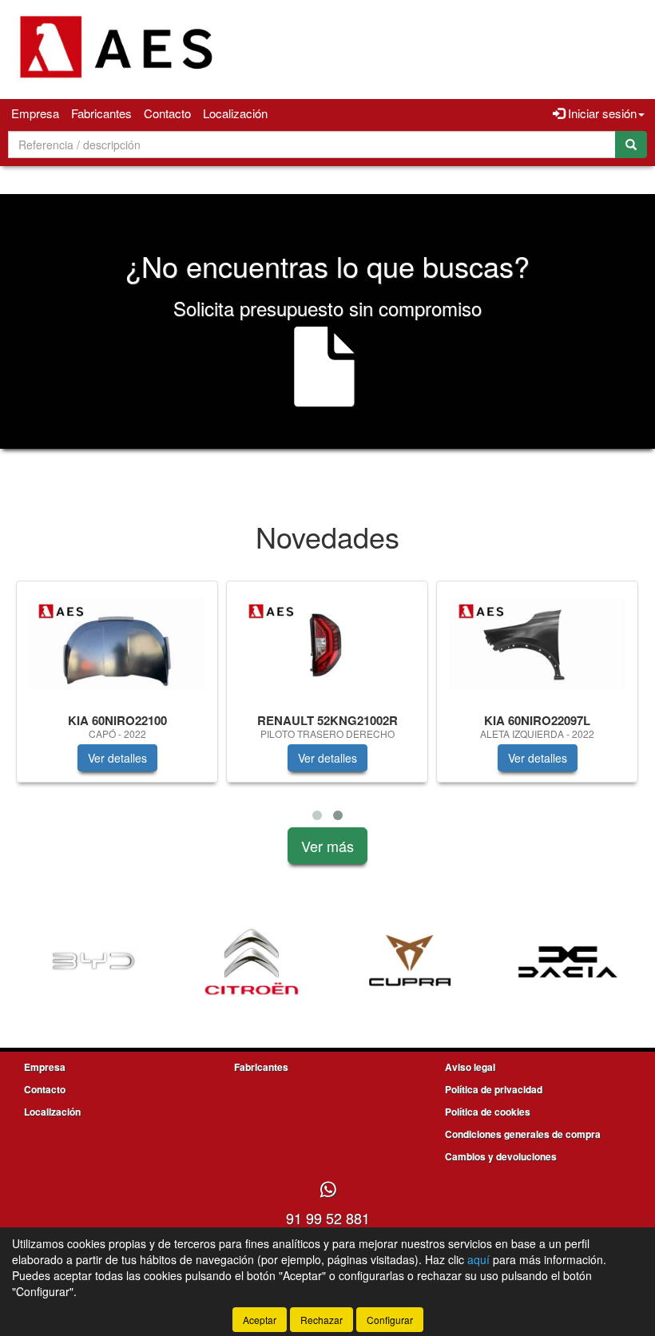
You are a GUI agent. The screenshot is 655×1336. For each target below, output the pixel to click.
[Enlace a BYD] (93, 962)
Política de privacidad (493, 1089)
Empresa (35, 113)
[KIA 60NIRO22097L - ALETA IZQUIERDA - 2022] (537, 644)
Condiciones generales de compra (523, 1134)
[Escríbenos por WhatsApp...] (328, 1190)
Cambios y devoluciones (501, 1156)
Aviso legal (470, 1067)
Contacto (167, 113)
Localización (235, 113)
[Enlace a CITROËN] (252, 962)
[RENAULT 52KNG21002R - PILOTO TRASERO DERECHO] (327, 644)
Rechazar (321, 1319)
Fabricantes (101, 113)
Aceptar (259, 1319)
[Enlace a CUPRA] (410, 962)
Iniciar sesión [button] (601, 113)
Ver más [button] (327, 845)
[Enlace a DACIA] (568, 962)
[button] (317, 815)
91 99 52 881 (328, 1217)
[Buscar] (631, 144)
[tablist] (327, 704)
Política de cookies (487, 1111)
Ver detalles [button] (117, 758)
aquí (478, 1259)
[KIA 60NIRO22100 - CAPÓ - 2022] (117, 644)
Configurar (390, 1319)
